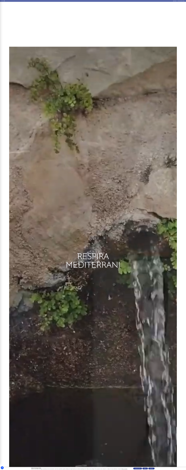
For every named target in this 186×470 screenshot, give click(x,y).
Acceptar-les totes (138, 468)
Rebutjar (145, 468)
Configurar (151, 468)
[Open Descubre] (100, 4)
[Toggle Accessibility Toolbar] (2, 467)
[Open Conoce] (106, 4)
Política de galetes (124, 468)
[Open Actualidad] (113, 4)
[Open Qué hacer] (91, 4)
